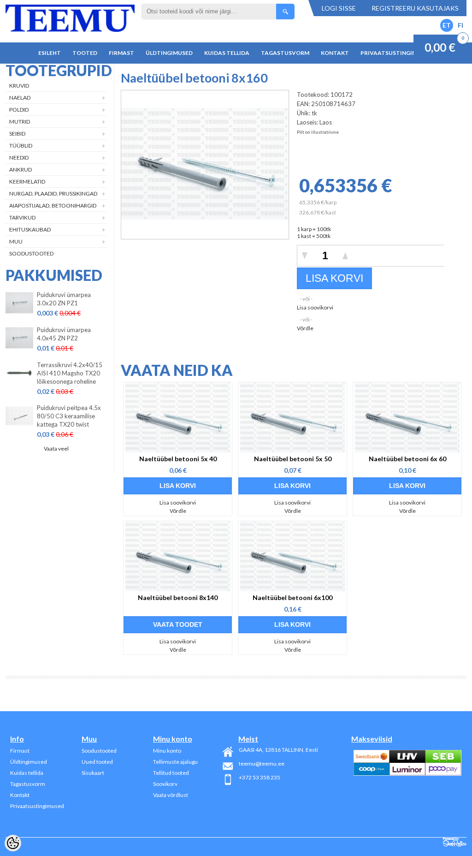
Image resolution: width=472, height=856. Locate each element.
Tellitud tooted (171, 772)
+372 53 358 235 (259, 777)
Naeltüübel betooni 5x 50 (292, 459)
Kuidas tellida (226, 52)
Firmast (121, 52)
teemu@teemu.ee (261, 763)
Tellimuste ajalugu (175, 761)
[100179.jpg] (205, 235)
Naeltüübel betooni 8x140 (178, 597)
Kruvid (19, 85)
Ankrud (20, 169)
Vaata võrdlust (170, 794)
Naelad (19, 97)
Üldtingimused (169, 52)
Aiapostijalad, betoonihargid (52, 205)
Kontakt (335, 52)
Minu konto (167, 750)
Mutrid (19, 121)
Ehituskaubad (30, 229)
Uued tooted (97, 761)
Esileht (49, 52)
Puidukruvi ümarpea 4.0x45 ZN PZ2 (64, 334)
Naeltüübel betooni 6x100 (292, 597)
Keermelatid (27, 181)
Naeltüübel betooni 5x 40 (178, 459)
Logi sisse (339, 8)
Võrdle (305, 328)
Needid (19, 157)
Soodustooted (31, 253)
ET (446, 25)
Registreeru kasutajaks (415, 8)
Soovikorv (165, 783)
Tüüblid (20, 145)
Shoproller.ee (454, 842)
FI (460, 25)
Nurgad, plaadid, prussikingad (53, 193)
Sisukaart (93, 772)
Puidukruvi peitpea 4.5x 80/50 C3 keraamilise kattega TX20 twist (69, 416)
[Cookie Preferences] (13, 843)
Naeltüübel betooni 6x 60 (407, 459)
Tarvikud (22, 217)
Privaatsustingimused (396, 52)
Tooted (84, 52)
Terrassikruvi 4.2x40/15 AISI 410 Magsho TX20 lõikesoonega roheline (69, 373)
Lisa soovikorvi (315, 307)
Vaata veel (56, 448)
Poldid (19, 109)
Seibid (17, 133)
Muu (16, 241)
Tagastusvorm (285, 52)
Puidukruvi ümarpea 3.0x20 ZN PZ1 (64, 299)
